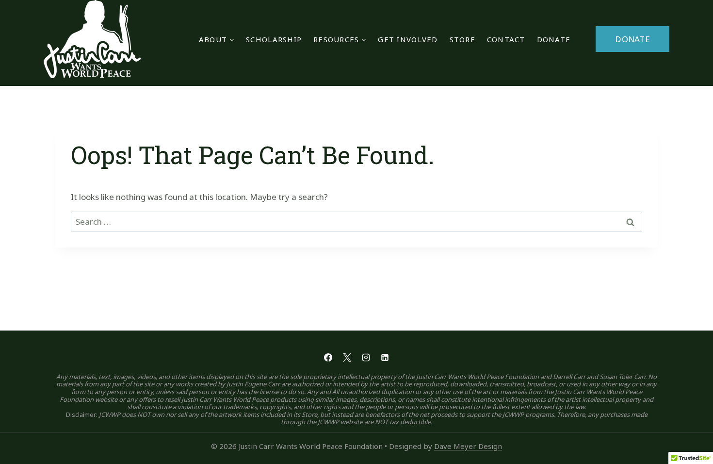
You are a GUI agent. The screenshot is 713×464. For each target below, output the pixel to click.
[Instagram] (366, 357)
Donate (554, 39)
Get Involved (408, 39)
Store (462, 39)
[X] (347, 357)
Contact (506, 39)
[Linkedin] (385, 357)
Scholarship (274, 39)
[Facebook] (328, 357)
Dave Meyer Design (468, 446)
